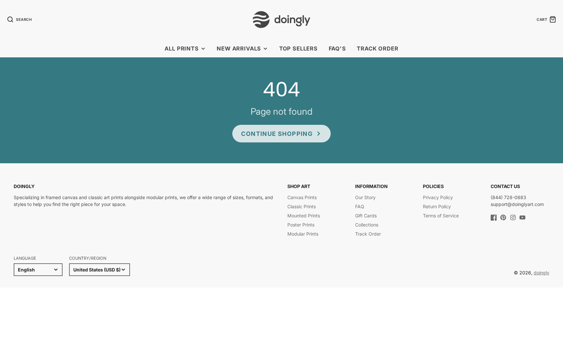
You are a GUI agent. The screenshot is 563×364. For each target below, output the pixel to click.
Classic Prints (301, 206)
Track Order (377, 48)
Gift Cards (366, 215)
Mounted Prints (303, 215)
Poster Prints (300, 224)
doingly (541, 272)
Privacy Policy (438, 197)
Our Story (365, 197)
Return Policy (437, 206)
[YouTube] (522, 217)
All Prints (181, 48)
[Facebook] (494, 217)
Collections (366, 224)
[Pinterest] (503, 217)
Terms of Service (441, 215)
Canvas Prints (302, 197)
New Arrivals (239, 48)
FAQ (359, 206)
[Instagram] (513, 217)
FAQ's (337, 48)
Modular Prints (302, 234)
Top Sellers (298, 48)
